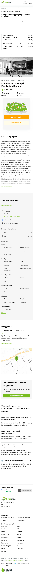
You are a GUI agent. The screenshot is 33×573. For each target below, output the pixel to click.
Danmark (4, 526)
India (18, 546)
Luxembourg (5, 543)
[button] (23, 21)
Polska (19, 537)
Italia (18, 526)
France (3, 551)
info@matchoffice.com (7, 507)
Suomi (3, 531)
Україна (19, 534)
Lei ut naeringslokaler (24, 517)
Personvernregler (11, 560)
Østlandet (20, 7)
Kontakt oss (20, 520)
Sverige (3, 529)
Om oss (3, 520)
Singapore (20, 543)
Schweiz (19, 531)
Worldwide (20, 548)
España (3, 548)
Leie (7, 7)
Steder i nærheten (16, 123)
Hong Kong (20, 540)
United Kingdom (6, 546)
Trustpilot (4, 479)
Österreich (20, 529)
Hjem (2, 7)
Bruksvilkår (21, 560)
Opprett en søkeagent (8, 517)
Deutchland (5, 534)
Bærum (27, 7)
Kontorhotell (13, 7)
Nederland (4, 537)
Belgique (4, 540)
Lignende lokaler (16, 117)
